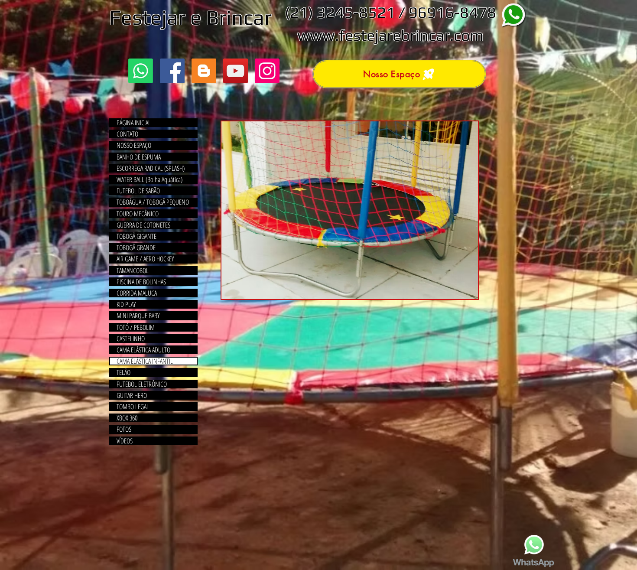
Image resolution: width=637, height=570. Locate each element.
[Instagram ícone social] (267, 71)
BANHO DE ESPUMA (139, 156)
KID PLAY (126, 304)
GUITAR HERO (132, 395)
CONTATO (127, 133)
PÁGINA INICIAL (134, 122)
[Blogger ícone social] (204, 71)
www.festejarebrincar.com (390, 35)
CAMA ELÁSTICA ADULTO (143, 349)
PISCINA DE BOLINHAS (141, 281)
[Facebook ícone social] (172, 71)
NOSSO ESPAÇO (134, 145)
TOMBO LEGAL (133, 406)
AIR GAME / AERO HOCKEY (145, 258)
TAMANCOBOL (133, 270)
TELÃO (123, 372)
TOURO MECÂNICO (138, 213)
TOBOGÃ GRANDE (136, 247)
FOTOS (124, 429)
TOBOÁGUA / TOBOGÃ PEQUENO (153, 202)
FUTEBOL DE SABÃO (138, 190)
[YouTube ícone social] (235, 71)
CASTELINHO (131, 338)
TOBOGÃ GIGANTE (136, 236)
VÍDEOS (125, 440)
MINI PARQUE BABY (138, 315)
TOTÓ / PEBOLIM (136, 327)
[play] (459, 291)
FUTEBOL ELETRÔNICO (142, 384)
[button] (350, 210)
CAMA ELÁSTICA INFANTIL (145, 361)
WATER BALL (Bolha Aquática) (149, 179)
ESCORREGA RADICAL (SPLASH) (151, 168)
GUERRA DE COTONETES (143, 224)
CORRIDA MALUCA (137, 293)
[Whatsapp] (140, 71)
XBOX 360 (127, 417)
